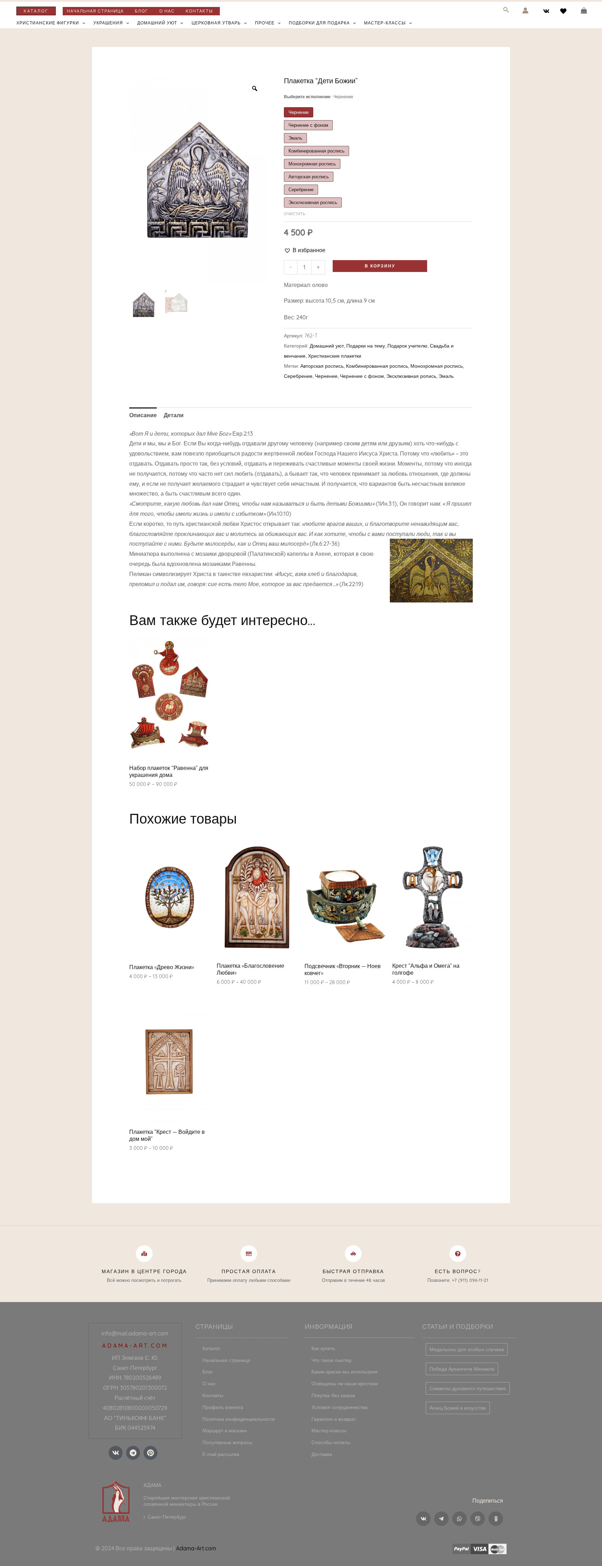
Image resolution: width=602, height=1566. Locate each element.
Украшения (108, 22)
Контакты (199, 11)
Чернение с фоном (362, 376)
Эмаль (446, 376)
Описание (143, 415)
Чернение (326, 376)
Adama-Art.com (196, 1548)
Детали (174, 415)
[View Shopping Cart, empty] (584, 10)
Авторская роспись (322, 366)
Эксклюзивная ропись (411, 376)
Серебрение (298, 376)
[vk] (547, 11)
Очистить (294, 213)
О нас (167, 11)
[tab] (143, 415)
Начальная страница (95, 11)
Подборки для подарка (319, 22)
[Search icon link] (506, 11)
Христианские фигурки (47, 22)
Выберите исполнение (318, 96)
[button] (304, 250)
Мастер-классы (385, 22)
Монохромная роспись (436, 366)
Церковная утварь (216, 22)
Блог (141, 11)
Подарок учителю (407, 346)
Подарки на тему (365, 346)
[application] (82, 23)
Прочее (265, 22)
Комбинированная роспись (377, 366)
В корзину (380, 265)
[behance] (564, 11)
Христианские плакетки (334, 356)
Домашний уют (157, 22)
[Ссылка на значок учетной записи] (525, 10)
